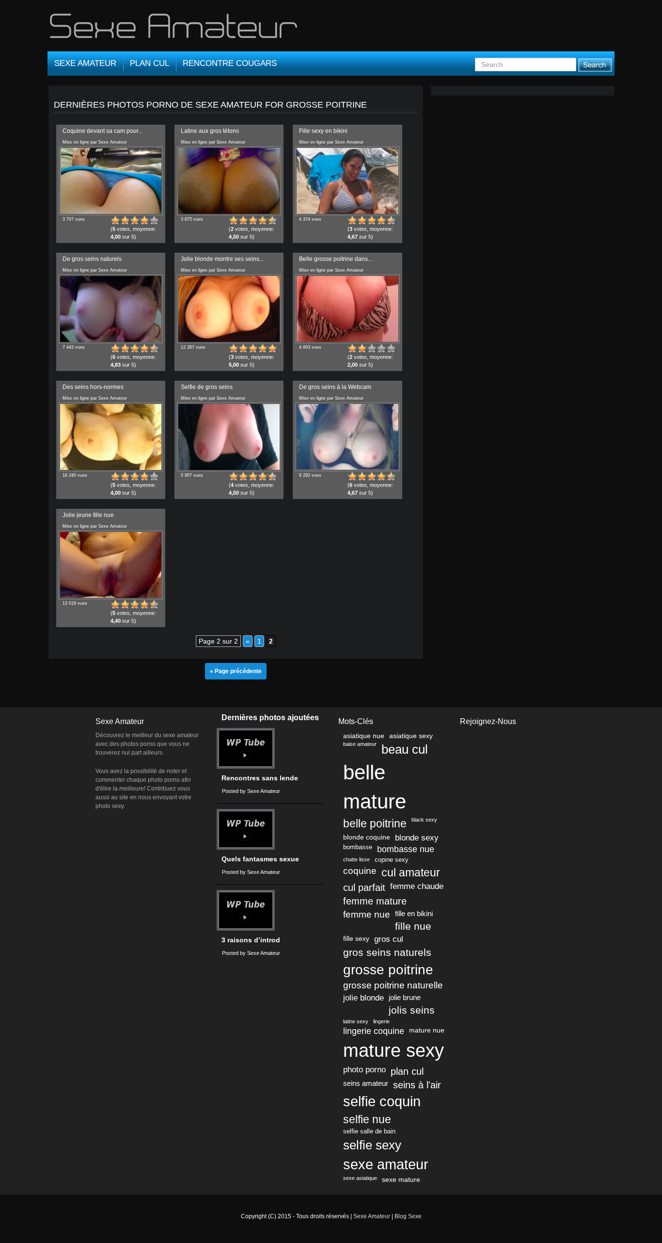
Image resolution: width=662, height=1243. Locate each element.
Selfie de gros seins (207, 387)
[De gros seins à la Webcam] (347, 437)
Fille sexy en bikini (323, 131)
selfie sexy (372, 1145)
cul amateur (410, 872)
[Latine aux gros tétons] (229, 181)
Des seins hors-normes (93, 387)
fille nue (413, 926)
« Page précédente (236, 671)
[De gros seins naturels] (110, 309)
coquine (360, 871)
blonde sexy (417, 837)
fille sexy (356, 938)
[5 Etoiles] (154, 220)
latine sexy (355, 1021)
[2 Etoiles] (125, 220)
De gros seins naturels (92, 259)
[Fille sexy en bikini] (347, 181)
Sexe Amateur (371, 1216)
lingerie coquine (373, 1031)
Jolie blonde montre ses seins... (222, 259)
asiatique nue (363, 736)
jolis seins (412, 1010)
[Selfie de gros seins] (229, 437)
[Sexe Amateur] (174, 30)
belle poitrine (375, 824)
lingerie (381, 1021)
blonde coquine (366, 837)
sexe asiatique (360, 1178)
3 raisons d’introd (250, 940)
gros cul (388, 939)
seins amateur (365, 1083)
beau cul (404, 749)
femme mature (375, 901)
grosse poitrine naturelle (393, 985)
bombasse (357, 847)
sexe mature (401, 1179)
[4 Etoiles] (144, 220)
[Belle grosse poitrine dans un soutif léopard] (347, 309)
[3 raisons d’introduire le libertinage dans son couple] (245, 910)
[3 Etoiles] (135, 220)
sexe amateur (385, 1164)
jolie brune (405, 997)
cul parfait (364, 887)
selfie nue (367, 1119)
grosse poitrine (388, 969)
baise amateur (360, 744)
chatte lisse (356, 859)
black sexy (424, 820)
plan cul (407, 1071)
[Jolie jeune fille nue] (110, 565)
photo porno (364, 1069)
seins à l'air (417, 1085)
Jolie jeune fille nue (88, 515)
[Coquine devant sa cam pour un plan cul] (110, 181)
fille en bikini (414, 913)
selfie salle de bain (369, 1131)
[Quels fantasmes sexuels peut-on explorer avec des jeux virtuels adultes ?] (245, 829)
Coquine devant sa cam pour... (102, 131)
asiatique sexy (411, 736)
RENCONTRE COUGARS (230, 63)
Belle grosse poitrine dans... (335, 259)
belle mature (374, 787)
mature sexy (393, 1050)
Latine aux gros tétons (210, 131)
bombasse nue (405, 849)
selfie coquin (382, 1101)
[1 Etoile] (115, 220)
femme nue (366, 914)
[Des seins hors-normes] (110, 437)
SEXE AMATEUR (85, 63)
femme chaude (416, 886)
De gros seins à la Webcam (335, 387)
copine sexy (392, 859)
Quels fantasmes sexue (260, 859)
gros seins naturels (387, 952)
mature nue (426, 1030)
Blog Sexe (408, 1216)
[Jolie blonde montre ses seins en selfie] (229, 309)
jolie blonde (363, 997)
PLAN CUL (149, 63)
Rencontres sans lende (259, 778)
